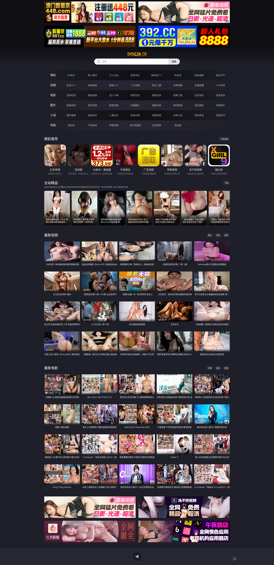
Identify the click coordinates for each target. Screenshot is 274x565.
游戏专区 (135, 75)
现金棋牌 (199, 75)
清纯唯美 (177, 105)
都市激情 (71, 115)
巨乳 (218, 235)
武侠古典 (135, 115)
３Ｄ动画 (135, 85)
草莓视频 (113, 125)
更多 (226, 235)
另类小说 (177, 115)
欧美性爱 (135, 95)
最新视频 (51, 235)
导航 (53, 125)
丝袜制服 (177, 85)
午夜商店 (92, 125)
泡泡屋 (177, 125)
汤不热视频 (135, 125)
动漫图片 (135, 105)
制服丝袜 (156, 95)
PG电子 (71, 75)
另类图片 (220, 105)
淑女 (218, 368)
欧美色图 (113, 105)
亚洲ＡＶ (71, 85)
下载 (226, 183)
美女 (210, 235)
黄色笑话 (199, 115)
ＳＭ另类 (220, 85)
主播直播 (199, 85)
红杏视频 (156, 125)
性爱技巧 (220, 115)
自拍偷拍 (92, 85)
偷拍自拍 (92, 95)
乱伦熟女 (199, 95)
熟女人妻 (156, 85)
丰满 (210, 368)
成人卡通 (113, 95)
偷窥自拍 (71, 105)
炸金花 (177, 75)
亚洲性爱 (71, 95)
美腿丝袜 (156, 105)
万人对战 (113, 75)
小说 (53, 115)
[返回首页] (234, 558)
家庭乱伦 (92, 115)
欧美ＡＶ (113, 85)
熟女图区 (199, 105)
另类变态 (220, 95)
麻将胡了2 (156, 75)
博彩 (53, 75)
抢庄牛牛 (220, 75)
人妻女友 (113, 115)
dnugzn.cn (137, 54)
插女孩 (71, 125)
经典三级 (177, 95)
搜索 (174, 61)
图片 (53, 105)
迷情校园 (156, 115)
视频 (53, 85)
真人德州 (92, 75)
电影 (53, 95)
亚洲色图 (92, 105)
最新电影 (51, 367)
